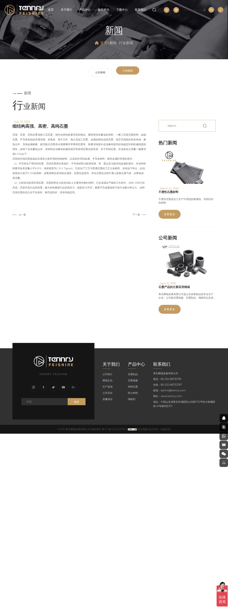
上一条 (22, 214)
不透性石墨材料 (168, 192)
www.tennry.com (171, 396)
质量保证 (108, 399)
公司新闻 (100, 72)
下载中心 (122, 9)
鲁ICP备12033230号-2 (114, 429)
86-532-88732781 (171, 379)
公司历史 (108, 393)
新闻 (113, 43)
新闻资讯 (103, 9)
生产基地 (108, 386)
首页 (51, 9)
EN (211, 9)
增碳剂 (131, 399)
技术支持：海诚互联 (159, 429)
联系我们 (140, 9)
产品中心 (85, 9)
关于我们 (66, 9)
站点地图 (142, 429)
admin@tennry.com (173, 390)
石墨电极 (133, 380)
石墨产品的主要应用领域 (174, 287)
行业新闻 (126, 43)
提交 (76, 401)
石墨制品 (133, 374)
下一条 (136, 214)
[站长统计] (132, 429)
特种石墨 (133, 386)
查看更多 (169, 214)
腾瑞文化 (108, 380)
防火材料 (133, 393)
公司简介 (108, 374)
